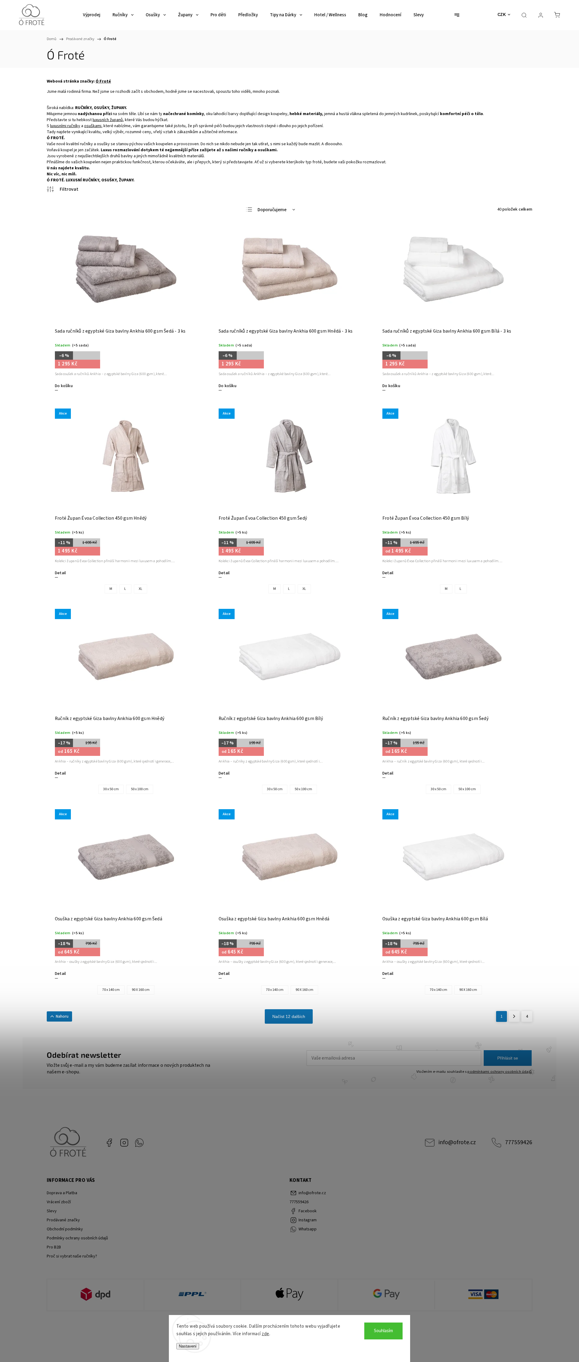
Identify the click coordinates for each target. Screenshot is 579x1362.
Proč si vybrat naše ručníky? (72, 1256)
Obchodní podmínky (65, 1229)
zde (265, 1334)
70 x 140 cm (111, 989)
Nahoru (62, 1016)
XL (140, 588)
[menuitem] (91, 15)
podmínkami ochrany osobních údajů (499, 1071)
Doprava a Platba (62, 1193)
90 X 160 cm (141, 989)
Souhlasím (383, 1331)
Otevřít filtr (62, 189)
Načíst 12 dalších (288, 1016)
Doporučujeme (272, 210)
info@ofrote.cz (457, 1142)
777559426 (518, 1142)
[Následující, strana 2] (514, 1016)
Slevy (52, 1211)
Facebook (109, 1142)
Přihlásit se (507, 1058)
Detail (60, 573)
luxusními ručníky (65, 126)
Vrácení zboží (59, 1202)
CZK (502, 14)
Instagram (124, 1142)
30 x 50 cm (111, 789)
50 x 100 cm (139, 789)
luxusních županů (108, 120)
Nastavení (188, 1346)
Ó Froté (103, 81)
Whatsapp (139, 1142)
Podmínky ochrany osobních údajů (77, 1238)
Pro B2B (54, 1247)
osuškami (92, 126)
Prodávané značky (63, 1220)
